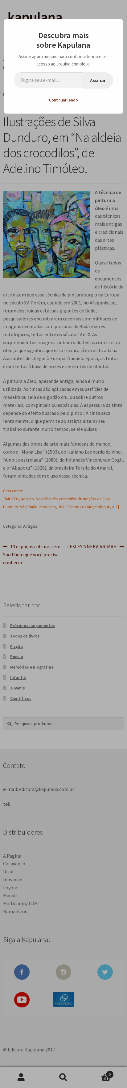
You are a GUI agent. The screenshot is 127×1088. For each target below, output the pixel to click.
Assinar (98, 80)
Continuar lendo (63, 100)
